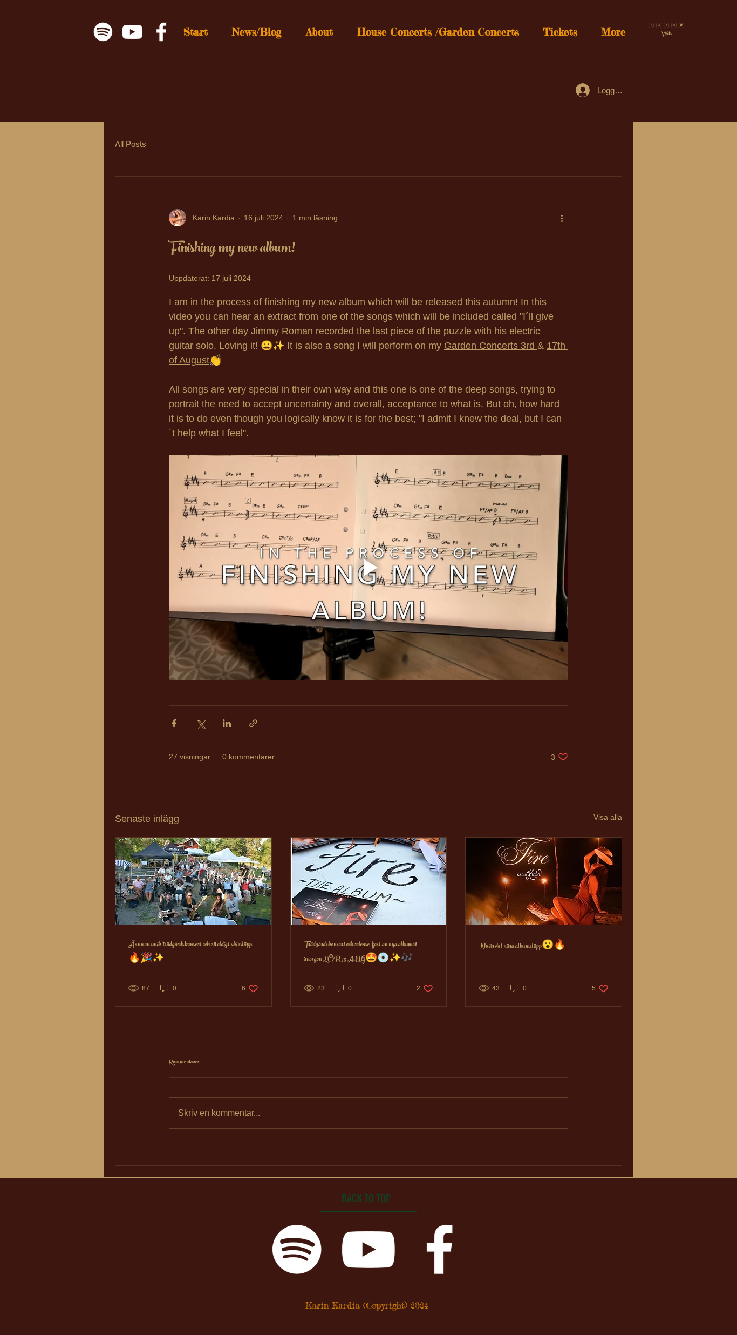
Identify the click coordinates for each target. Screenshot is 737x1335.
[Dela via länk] (253, 723)
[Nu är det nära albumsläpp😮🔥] (544, 881)
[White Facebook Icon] (161, 31)
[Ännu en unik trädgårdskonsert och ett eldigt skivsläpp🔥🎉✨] (193, 881)
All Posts (130, 144)
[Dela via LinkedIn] (227, 723)
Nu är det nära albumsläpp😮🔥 (522, 946)
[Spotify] (103, 31)
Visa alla (607, 817)
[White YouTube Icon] (132, 31)
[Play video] (368, 567)
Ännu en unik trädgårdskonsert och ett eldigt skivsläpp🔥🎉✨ (190, 952)
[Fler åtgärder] (561, 217)
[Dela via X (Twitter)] (200, 723)
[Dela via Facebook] (174, 723)
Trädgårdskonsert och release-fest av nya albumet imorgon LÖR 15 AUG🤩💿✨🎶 (360, 952)
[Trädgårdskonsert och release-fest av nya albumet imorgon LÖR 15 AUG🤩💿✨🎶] (369, 881)
